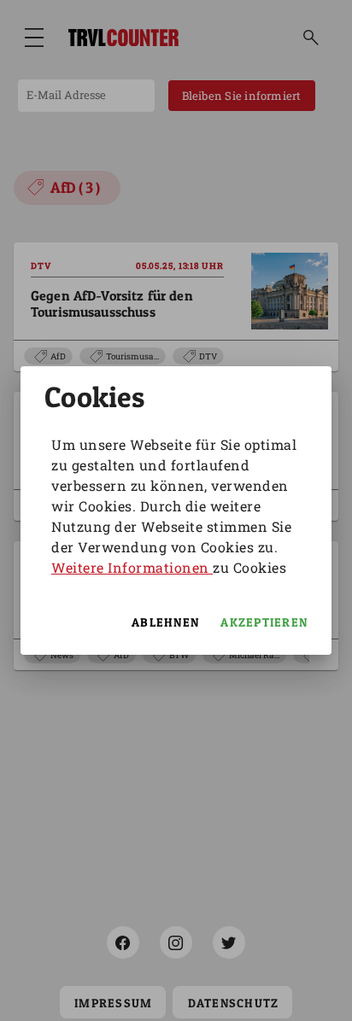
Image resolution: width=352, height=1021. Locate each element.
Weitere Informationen (132, 567)
